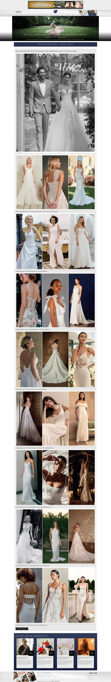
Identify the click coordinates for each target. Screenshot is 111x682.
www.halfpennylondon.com (21, 507)
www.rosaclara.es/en (42, 389)
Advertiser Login (91, 675)
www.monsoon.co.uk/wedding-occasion (38, 211)
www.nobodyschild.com (49, 447)
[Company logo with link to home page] (20, 11)
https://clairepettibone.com (21, 329)
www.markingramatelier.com (31, 389)
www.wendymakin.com (42, 271)
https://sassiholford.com (33, 507)
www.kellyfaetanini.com (42, 625)
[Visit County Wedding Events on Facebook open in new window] (90, 673)
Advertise (89, 676)
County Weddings (43, 673)
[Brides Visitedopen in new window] (55, 4)
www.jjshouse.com (46, 565)
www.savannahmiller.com (45, 329)
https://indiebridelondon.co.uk (22, 211)
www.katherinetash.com (21, 625)
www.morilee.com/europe (52, 211)
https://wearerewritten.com (35, 565)
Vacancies (90, 677)
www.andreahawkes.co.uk (31, 271)
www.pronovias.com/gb (20, 447)
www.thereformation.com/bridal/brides (34, 447)
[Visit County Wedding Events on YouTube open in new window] (96, 673)
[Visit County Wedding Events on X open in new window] (92, 673)
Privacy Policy (91, 678)
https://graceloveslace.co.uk (45, 507)
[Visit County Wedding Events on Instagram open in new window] (94, 673)
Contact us (90, 679)
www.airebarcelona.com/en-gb (22, 565)
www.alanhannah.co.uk (20, 271)
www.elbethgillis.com (20, 389)
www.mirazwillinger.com (32, 625)
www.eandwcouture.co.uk (33, 329)
